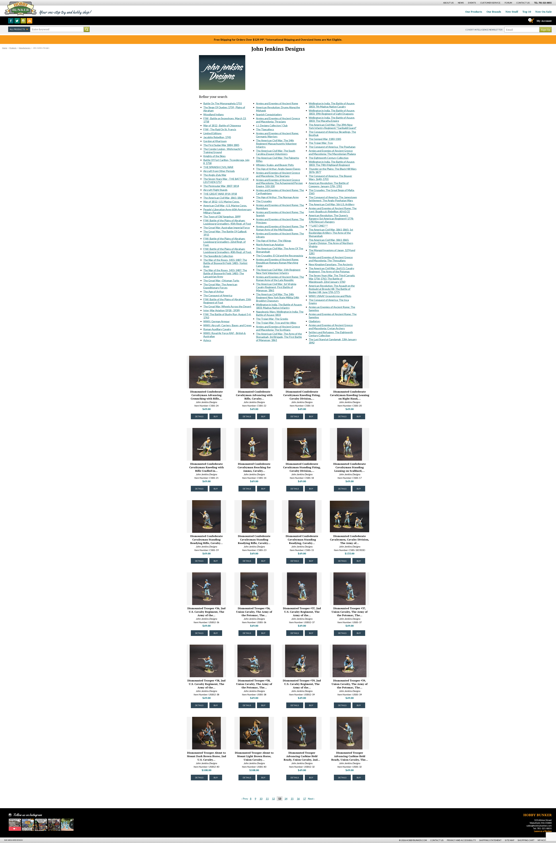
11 (267, 798)
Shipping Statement (490, 840)
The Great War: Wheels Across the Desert (227, 306)
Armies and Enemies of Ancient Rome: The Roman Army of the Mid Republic (280, 228)
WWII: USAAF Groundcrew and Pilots (330, 296)
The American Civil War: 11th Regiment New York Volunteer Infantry (278, 271)
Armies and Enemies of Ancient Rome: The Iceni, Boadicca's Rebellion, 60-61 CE (333, 210)
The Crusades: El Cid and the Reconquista (279, 255)
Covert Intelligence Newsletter (483, 29)
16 (298, 798)
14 (285, 798)
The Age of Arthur (213, 291)
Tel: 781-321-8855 (542, 828)
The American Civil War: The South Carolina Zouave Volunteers (275, 152)
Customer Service (490, 2)
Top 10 (526, 11)
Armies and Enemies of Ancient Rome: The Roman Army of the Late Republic (280, 278)
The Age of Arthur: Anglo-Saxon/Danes (278, 168)
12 (273, 798)
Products (13, 48)
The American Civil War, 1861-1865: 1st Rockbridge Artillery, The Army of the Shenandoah (331, 233)
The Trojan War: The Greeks (272, 318)
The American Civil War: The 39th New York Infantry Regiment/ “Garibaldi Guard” (332, 126)
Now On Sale (543, 11)
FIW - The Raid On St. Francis (219, 129)
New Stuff (511, 11)
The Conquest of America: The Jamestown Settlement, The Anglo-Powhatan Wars (333, 199)
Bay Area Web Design (13, 840)
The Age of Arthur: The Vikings (273, 240)
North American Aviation (270, 244)
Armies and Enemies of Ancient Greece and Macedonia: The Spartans (278, 174)
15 (292, 798)
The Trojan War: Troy (321, 142)
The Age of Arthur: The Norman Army (277, 197)
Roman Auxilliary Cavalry (217, 329)
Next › (311, 798)
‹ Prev (244, 798)
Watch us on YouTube (29, 20)
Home (4, 48)
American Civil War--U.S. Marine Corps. (225, 205)
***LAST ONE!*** (318, 225)
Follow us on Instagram (23, 20)
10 (260, 798)
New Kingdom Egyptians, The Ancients (331, 264)
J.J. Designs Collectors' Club (272, 125)
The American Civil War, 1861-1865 (223, 197)
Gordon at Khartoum (215, 141)
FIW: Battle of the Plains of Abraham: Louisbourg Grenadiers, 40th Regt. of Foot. (227, 250)
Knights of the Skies (214, 156)
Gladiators (314, 321)
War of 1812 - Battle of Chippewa (222, 125)
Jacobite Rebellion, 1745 (217, 137)
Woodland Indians (213, 114)
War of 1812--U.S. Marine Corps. (221, 201)
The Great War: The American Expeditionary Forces (220, 286)
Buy (216, 416)
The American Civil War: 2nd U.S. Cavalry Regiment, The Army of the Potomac (331, 270)
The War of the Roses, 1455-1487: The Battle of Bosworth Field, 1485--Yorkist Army (225, 263)
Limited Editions (212, 133)
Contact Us (523, 2)
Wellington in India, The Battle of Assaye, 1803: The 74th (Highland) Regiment (332, 163)
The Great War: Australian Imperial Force (226, 227)
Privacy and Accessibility (461, 840)
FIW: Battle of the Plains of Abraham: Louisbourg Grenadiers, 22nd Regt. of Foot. (224, 242)
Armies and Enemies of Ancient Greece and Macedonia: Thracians (278, 120)
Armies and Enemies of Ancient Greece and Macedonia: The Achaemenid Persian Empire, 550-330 (279, 183)
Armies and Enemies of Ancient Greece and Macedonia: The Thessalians (331, 259)
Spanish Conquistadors (269, 114)
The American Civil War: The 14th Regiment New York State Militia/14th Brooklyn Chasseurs (277, 297)
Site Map (509, 840)
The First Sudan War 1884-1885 (221, 145)
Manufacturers (25, 48)
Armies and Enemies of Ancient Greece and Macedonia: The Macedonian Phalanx (332, 152)
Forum (508, 2)
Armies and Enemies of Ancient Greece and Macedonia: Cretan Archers (331, 327)
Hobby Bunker (20, 8)
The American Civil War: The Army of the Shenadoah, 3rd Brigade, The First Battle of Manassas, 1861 (279, 337)
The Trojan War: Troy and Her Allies (276, 322)
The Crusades (264, 201)
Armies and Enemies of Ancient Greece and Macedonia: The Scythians (278, 328)
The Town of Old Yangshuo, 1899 (221, 216)
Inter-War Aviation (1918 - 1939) (221, 310)
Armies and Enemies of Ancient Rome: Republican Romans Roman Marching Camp (277, 262)
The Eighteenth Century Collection (329, 157)
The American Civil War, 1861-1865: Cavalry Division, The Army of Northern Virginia (331, 243)
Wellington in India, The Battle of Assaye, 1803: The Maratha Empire (332, 119)
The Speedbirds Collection (218, 256)
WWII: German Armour (216, 321)
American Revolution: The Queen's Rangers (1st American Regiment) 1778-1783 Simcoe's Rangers (331, 218)
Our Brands (494, 11)
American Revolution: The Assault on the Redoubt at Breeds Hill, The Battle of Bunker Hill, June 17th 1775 (332, 289)
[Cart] (531, 20)
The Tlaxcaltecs (265, 129)
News (461, 2)
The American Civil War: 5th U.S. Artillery (331, 204)
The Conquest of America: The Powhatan (332, 146)
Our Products (473, 11)
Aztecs (207, 340)
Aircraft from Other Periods (219, 171)
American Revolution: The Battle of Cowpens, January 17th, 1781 (329, 184)
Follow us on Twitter (17, 20)
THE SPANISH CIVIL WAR (218, 167)
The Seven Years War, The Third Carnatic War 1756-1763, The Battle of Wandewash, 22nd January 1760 (332, 278)
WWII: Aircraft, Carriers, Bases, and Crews (227, 325)
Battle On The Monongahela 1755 (222, 103)
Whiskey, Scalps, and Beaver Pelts (275, 164)
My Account (544, 20)
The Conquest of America (217, 295)
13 (279, 798)
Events (472, 2)
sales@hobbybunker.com (539, 825)
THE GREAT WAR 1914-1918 (220, 193)
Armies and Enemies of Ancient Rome (277, 103)
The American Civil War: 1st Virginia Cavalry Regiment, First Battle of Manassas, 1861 (276, 287)
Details (199, 416)
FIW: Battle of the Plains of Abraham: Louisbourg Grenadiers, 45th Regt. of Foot (227, 222)
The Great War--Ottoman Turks (221, 280)
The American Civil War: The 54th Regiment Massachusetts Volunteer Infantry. (276, 143)
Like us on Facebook (11, 20)
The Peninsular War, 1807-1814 (221, 186)
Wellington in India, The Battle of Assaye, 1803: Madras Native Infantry (279, 306)
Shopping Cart (526, 840)
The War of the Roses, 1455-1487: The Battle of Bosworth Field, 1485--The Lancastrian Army (225, 273)
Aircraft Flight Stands (215, 189)
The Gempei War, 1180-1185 (325, 139)
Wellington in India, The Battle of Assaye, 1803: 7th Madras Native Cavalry (332, 105)
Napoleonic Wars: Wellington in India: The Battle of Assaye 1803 (279, 313)
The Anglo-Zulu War (214, 174)
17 (304, 798)
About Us (448, 2)
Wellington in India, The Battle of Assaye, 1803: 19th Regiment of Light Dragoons (332, 112)
